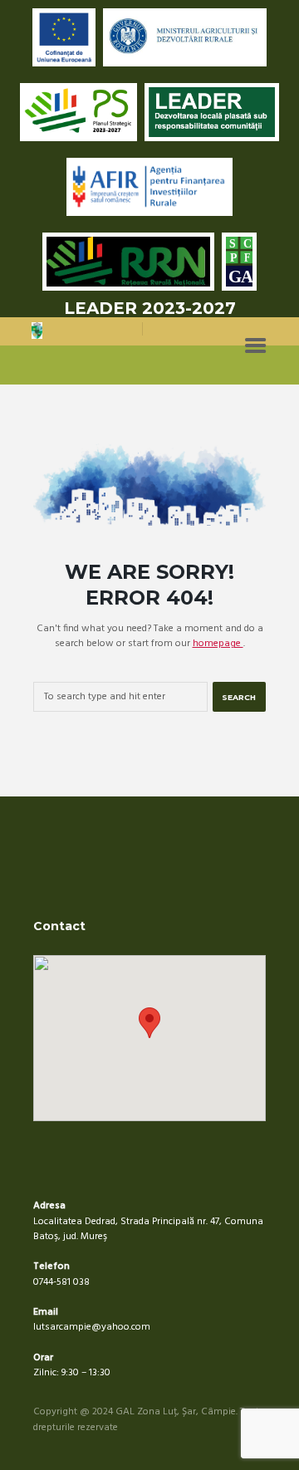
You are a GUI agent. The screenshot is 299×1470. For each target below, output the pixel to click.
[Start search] (239, 697)
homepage (218, 643)
